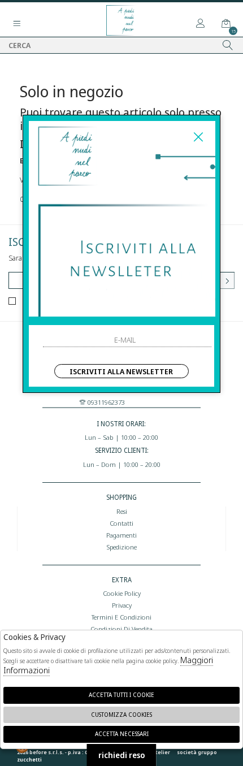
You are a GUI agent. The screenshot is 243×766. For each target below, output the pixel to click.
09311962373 (105, 401)
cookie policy (122, 593)
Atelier (161, 752)
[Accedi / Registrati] (200, 23)
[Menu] (16, 23)
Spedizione (121, 546)
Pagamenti (121, 534)
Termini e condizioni (121, 616)
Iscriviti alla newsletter (121, 371)
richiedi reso (121, 755)
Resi (121, 511)
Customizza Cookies (121, 715)
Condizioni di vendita (121, 628)
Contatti (121, 522)
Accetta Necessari (122, 734)
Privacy (122, 604)
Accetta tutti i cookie (121, 695)
